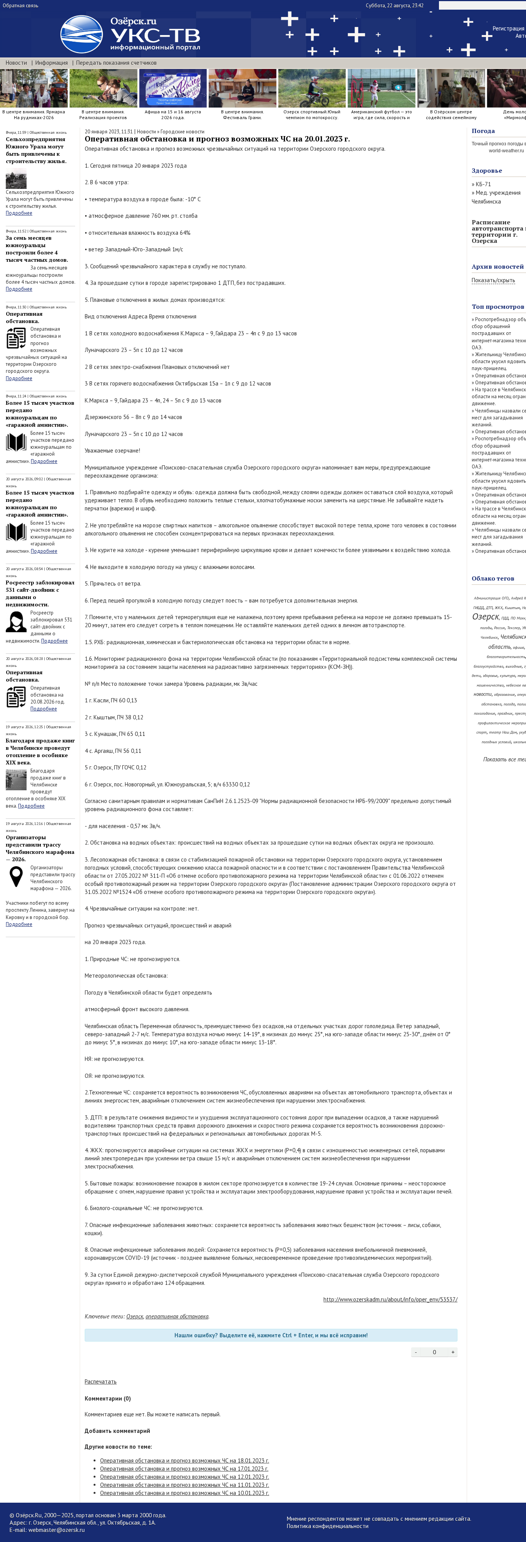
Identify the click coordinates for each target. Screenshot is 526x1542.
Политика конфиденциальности (328, 1526)
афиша (518, 647)
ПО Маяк (518, 618)
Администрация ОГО (491, 598)
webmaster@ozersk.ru (56, 1530)
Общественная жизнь (48, 132)
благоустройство (488, 666)
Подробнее (19, 213)
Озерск (134, 1316)
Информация (51, 62)
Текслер (513, 627)
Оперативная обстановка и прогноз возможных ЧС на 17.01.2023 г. (184, 1468)
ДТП (489, 607)
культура (507, 675)
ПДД (504, 618)
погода (509, 704)
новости (483, 694)
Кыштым (512, 607)
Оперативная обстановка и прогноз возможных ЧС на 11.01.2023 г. (184, 1484)
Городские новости (182, 131)
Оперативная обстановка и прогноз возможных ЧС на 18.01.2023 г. (184, 1460)
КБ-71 (483, 184)
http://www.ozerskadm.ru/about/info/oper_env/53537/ (390, 1299)
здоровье (490, 675)
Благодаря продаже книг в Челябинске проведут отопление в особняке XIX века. (40, 751)
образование (504, 694)
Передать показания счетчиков (116, 62)
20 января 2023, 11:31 (109, 131)
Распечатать (101, 1381)
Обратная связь (20, 5)
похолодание (484, 713)
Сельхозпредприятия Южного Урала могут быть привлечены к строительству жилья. (36, 150)
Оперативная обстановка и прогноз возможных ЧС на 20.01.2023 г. (217, 138)
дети (476, 675)
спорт (481, 732)
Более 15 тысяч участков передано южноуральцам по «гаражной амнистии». (40, 413)
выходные (514, 666)
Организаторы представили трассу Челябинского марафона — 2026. (40, 848)
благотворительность (506, 656)
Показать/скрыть (493, 280)
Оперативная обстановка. (24, 317)
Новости (16, 62)
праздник (505, 713)
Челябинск (489, 637)
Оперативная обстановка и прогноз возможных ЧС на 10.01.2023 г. (184, 1493)
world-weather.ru (506, 150)
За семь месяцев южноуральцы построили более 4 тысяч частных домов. (37, 248)
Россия (499, 627)
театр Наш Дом (503, 732)
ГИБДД (478, 607)
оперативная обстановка (177, 1316)
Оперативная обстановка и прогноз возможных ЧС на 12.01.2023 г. (184, 1476)
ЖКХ (499, 607)
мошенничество (490, 685)
